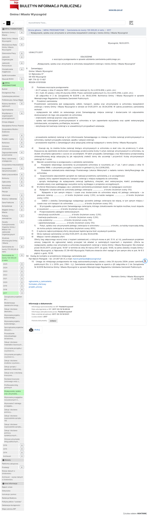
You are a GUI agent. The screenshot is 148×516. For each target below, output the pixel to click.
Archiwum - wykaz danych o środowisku (12, 478)
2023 (5, 271)
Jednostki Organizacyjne (7, 58)
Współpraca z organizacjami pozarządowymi (8, 115)
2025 (5, 264)
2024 (5, 268)
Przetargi (5, 467)
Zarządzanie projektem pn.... (13, 298)
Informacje (6, 195)
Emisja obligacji (8, 122)
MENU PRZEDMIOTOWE (54, 30)
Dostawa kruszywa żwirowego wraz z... (12, 380)
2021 (5, 278)
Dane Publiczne (8, 202)
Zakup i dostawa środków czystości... (12, 362)
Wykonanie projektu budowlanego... (12, 316)
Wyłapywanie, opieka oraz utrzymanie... (12, 392)
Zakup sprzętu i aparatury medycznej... (13, 368)
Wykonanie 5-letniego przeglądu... (12, 404)
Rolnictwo (6, 143)
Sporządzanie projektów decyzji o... (13, 328)
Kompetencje (7, 206)
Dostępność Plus (8, 93)
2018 (5, 289)
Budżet (4, 89)
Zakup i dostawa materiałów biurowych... (13, 343)
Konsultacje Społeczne (6, 186)
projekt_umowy (35, 287)
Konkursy (5, 178)
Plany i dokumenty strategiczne (9, 160)
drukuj (37, 329)
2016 (5, 445)
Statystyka (6, 491)
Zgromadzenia (7, 110)
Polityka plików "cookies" (12, 502)
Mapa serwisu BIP (9, 509)
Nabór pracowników (10, 174)
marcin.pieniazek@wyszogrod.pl (87, 259)
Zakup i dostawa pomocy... (10, 411)
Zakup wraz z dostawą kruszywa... (13, 374)
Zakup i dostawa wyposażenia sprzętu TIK (12, 418)
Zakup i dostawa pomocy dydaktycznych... (11, 432)
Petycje (5, 192)
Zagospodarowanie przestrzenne (9, 153)
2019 (5, 286)
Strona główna (34, 30)
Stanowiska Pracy (9, 53)
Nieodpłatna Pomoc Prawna (13, 126)
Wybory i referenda (9, 199)
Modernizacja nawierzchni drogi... (11, 304)
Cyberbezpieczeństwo (10, 96)
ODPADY (5, 135)
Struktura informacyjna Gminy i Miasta (9, 240)
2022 (5, 275)
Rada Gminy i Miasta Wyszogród (10, 40)
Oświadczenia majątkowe (7, 70)
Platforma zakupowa (10, 464)
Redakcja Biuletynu (9, 498)
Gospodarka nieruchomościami (9, 169)
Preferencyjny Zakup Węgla (12, 100)
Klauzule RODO (8, 79)
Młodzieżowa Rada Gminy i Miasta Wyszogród (9, 47)
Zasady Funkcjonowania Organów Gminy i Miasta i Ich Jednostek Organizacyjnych (8, 228)
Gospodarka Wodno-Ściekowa (10, 130)
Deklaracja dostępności (11, 505)
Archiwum (7, 456)
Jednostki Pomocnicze (7, 64)
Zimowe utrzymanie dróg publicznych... (12, 440)
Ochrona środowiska (6, 147)
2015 (5, 449)
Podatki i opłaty (8, 139)
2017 (5, 293)
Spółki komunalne (9, 75)
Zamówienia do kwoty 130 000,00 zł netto (9, 257)
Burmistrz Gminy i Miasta (9, 33)
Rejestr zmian (7, 487)
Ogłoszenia (6, 182)
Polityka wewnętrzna (6, 217)
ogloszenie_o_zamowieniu (40, 281)
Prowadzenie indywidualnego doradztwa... (10, 335)
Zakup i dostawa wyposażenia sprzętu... (13, 425)
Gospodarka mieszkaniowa (12, 165)
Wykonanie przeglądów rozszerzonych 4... (13, 398)
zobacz (53, 321)
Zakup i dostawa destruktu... (10, 310)
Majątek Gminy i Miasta (8, 211)
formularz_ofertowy (37, 284)
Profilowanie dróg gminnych (11, 386)
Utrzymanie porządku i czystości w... (13, 349)
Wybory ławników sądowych (9, 105)
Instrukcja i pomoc (9, 494)
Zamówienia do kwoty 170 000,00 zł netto (10, 249)
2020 (5, 282)
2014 (5, 452)
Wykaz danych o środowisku (8, 472)
